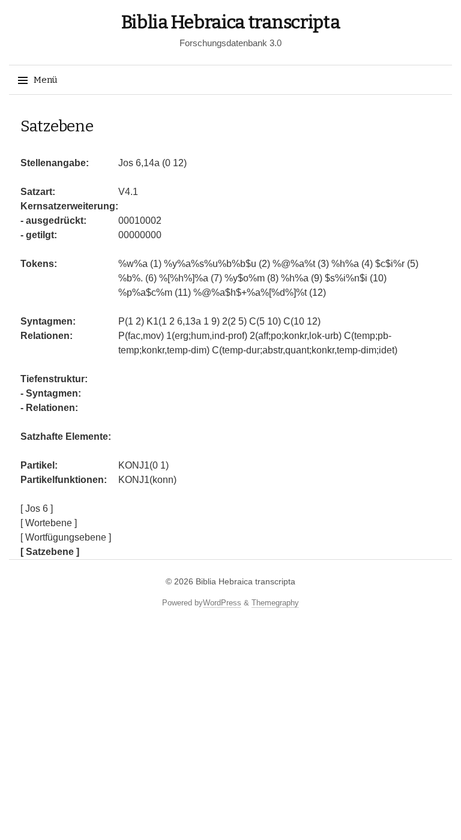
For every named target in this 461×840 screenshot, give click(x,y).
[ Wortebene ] (48, 523)
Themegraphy (275, 602)
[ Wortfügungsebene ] (65, 537)
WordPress (222, 602)
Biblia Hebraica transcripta (230, 22)
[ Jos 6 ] (36, 508)
